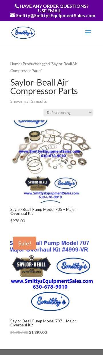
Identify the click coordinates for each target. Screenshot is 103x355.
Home (15, 64)
